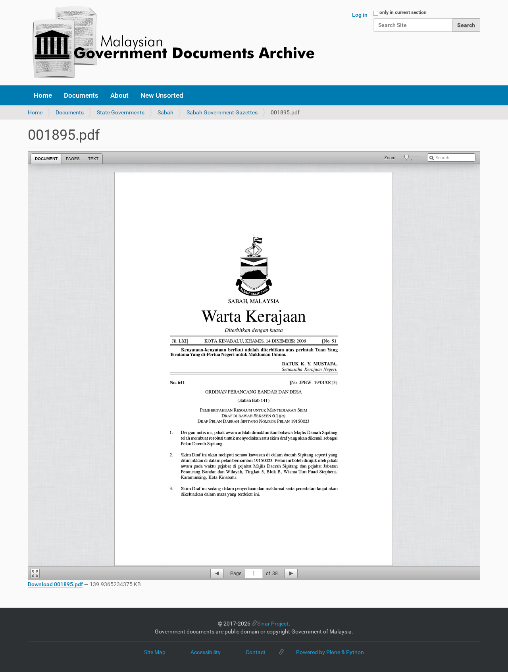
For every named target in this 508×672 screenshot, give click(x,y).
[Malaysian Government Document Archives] (171, 42)
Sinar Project (273, 623)
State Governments (120, 112)
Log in (360, 15)
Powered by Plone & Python (330, 652)
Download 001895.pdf (55, 584)
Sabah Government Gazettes (222, 112)
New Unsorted (161, 95)
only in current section (403, 12)
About (119, 95)
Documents (81, 95)
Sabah (165, 112)
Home (43, 95)
